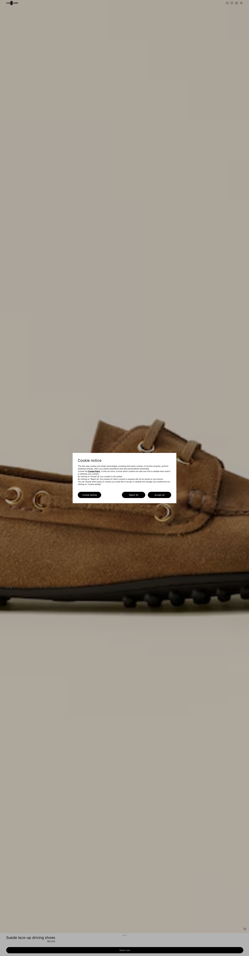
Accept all (159, 495)
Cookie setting (89, 495)
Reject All (133, 495)
